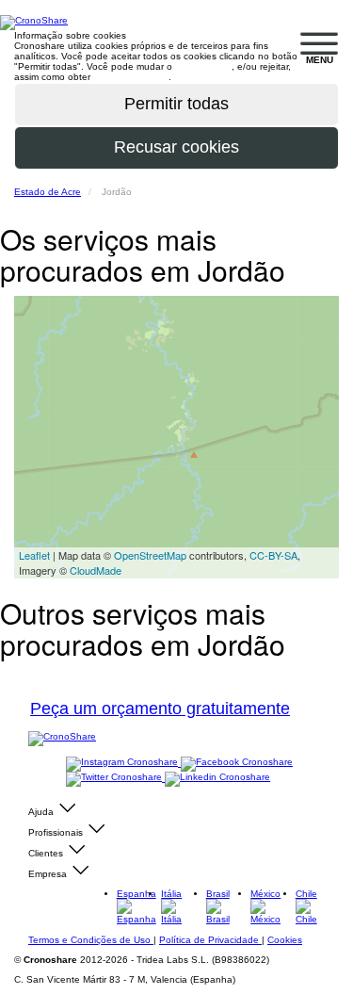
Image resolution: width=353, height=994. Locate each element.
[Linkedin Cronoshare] (217, 778)
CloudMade (95, 570)
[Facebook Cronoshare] (237, 763)
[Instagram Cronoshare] (123, 763)
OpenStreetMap (150, 554)
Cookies (284, 940)
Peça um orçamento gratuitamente (160, 708)
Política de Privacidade (210, 940)
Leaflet (34, 554)
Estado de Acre (47, 192)
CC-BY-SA (273, 554)
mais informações (130, 77)
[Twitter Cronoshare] (115, 778)
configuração (203, 66)
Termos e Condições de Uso (90, 940)
